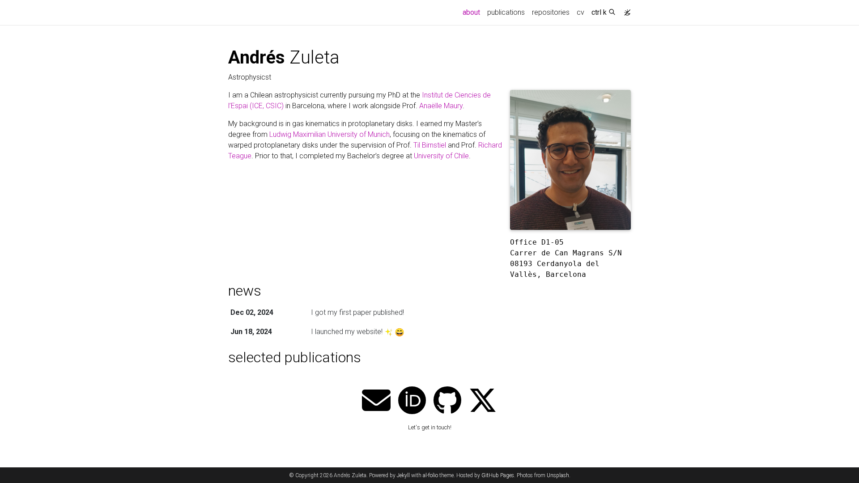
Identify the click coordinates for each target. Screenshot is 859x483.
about (473, 12)
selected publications (294, 357)
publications (506, 12)
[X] (482, 401)
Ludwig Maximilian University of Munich (329, 134)
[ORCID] (412, 401)
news (244, 290)
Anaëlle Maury (441, 106)
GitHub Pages (497, 475)
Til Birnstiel (429, 145)
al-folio (430, 475)
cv (580, 12)
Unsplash (558, 475)
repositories (551, 12)
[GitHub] (447, 401)
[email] (376, 401)
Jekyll (403, 475)
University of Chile (441, 156)
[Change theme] (625, 10)
